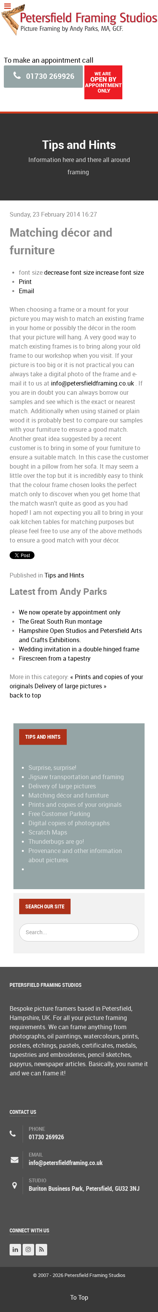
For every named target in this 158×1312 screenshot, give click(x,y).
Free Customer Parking (59, 814)
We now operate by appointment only (69, 612)
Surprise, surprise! (52, 767)
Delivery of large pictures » (71, 686)
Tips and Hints (64, 575)
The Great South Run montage (60, 621)
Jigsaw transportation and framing (76, 777)
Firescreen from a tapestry (55, 658)
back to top (25, 695)
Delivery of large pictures (62, 786)
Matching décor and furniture (68, 795)
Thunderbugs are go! (56, 841)
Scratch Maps (47, 832)
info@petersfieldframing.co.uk (92, 383)
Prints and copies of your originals (75, 804)
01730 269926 (49, 76)
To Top (79, 1297)
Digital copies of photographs (69, 823)
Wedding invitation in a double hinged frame (79, 649)
